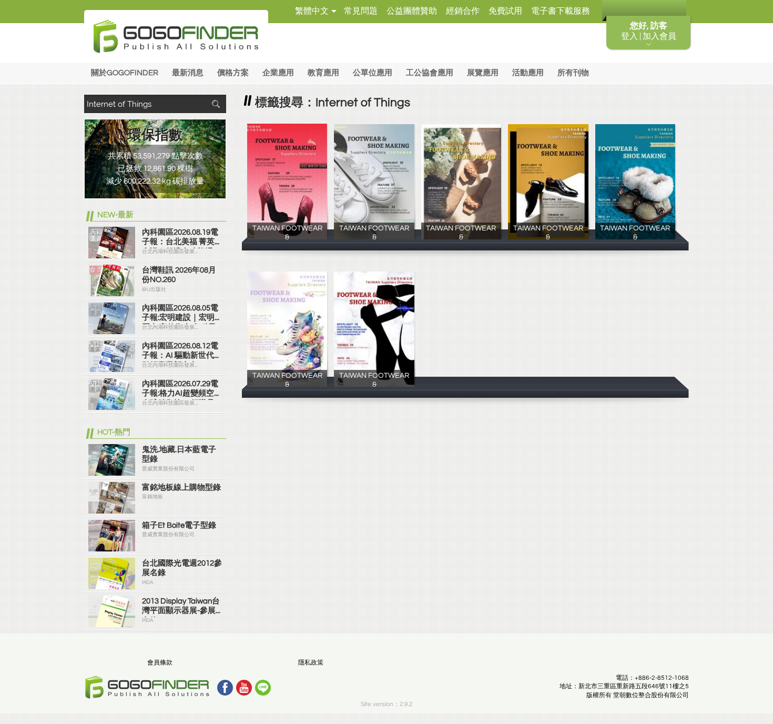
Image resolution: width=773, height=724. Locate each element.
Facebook (225, 688)
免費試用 (505, 11)
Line (263, 688)
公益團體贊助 (412, 11)
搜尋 (215, 104)
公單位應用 (372, 73)
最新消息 (188, 73)
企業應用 (278, 73)
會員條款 (159, 662)
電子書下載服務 (560, 11)
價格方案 (233, 73)
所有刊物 (573, 73)
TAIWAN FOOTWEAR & (287, 236)
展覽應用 (483, 73)
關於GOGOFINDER (124, 73)
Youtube (244, 688)
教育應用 (323, 73)
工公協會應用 (429, 73)
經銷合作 (463, 11)
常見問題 (361, 11)
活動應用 (528, 73)
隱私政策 (310, 662)
